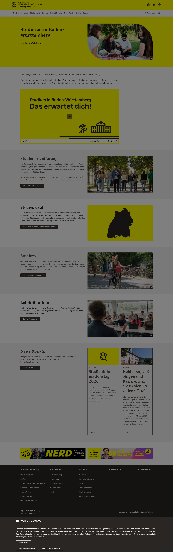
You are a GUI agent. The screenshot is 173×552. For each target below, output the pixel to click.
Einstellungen (23, 542)
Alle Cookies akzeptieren (51, 548)
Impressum (40, 537)
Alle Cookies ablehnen (27, 548)
